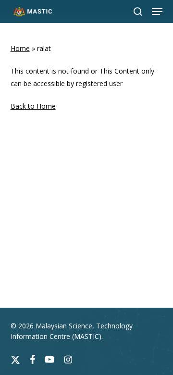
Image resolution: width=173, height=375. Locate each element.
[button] (157, 11)
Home (20, 48)
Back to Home (33, 106)
